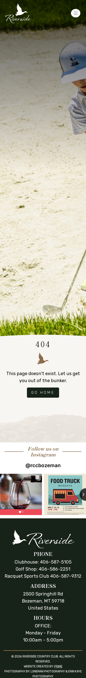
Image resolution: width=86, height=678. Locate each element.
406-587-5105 (56, 562)
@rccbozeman (43, 465)
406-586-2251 (54, 569)
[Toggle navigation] (75, 13)
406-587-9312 (65, 576)
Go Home (43, 392)
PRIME (58, 666)
